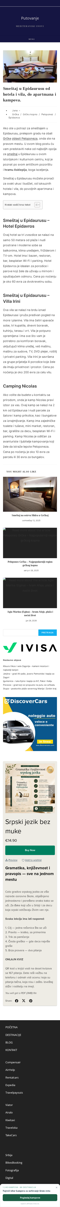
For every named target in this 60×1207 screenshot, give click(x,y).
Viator (9, 1105)
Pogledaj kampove (30, 1197)
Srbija (8, 1155)
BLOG (9, 1042)
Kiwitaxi (10, 1120)
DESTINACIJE (13, 1035)
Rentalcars (12, 1077)
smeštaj (12, 154)
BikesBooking (13, 1162)
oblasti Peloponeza (24, 138)
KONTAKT (11, 1050)
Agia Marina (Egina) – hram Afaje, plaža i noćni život (30, 613)
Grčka (15, 114)
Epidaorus (14, 117)
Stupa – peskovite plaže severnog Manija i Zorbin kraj (29, 688)
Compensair (13, 1062)
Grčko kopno (30, 114)
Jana (15, 110)
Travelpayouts (14, 1092)
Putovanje (30, 18)
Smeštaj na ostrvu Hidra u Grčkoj (30, 515)
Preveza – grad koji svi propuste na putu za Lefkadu (29, 685)
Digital (9, 1178)
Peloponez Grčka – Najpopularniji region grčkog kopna (30, 563)
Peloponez (47, 114)
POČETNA (11, 1027)
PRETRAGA (48, 632)
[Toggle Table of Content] (35, 204)
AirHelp (10, 1070)
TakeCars (11, 1135)
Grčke (7, 138)
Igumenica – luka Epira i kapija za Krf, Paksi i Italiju (27, 681)
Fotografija (12, 1170)
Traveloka (11, 1127)
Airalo (9, 1112)
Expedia (10, 1085)
